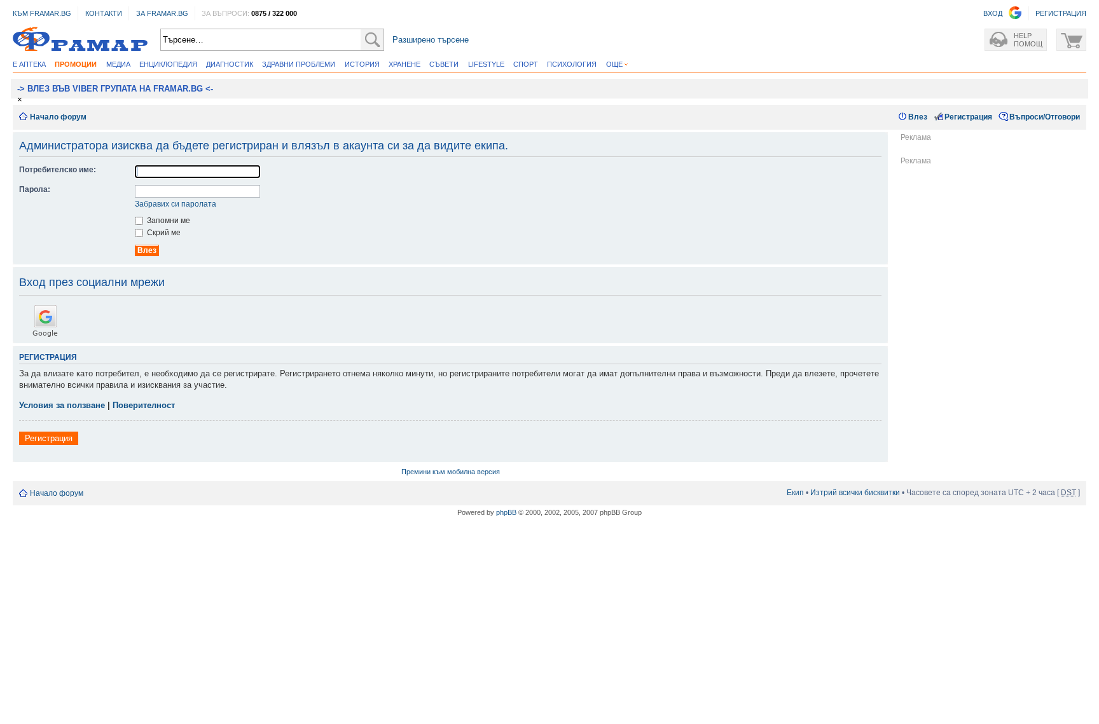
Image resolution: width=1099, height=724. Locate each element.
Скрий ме (163, 232)
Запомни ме (167, 220)
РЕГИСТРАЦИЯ (1060, 13)
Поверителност (144, 405)
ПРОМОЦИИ (76, 64)
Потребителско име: (57, 169)
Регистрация (968, 117)
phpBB (506, 512)
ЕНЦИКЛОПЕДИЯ (168, 64)
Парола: (34, 189)
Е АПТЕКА (29, 64)
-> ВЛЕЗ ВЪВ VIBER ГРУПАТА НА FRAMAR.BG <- (115, 88)
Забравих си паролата (175, 204)
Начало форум (58, 117)
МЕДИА (118, 64)
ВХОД (992, 13)
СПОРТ (525, 64)
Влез (917, 117)
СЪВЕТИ (444, 64)
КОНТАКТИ (103, 13)
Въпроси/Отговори (1044, 117)
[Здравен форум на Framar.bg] (80, 40)
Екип (795, 492)
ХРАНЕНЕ (404, 64)
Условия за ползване (62, 405)
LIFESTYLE (486, 64)
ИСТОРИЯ (362, 64)
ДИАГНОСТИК (229, 64)
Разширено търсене (430, 39)
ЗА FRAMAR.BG (162, 13)
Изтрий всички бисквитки (855, 492)
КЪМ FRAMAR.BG (42, 13)
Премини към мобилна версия (450, 471)
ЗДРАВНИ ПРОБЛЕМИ (298, 64)
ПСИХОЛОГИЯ (572, 64)
